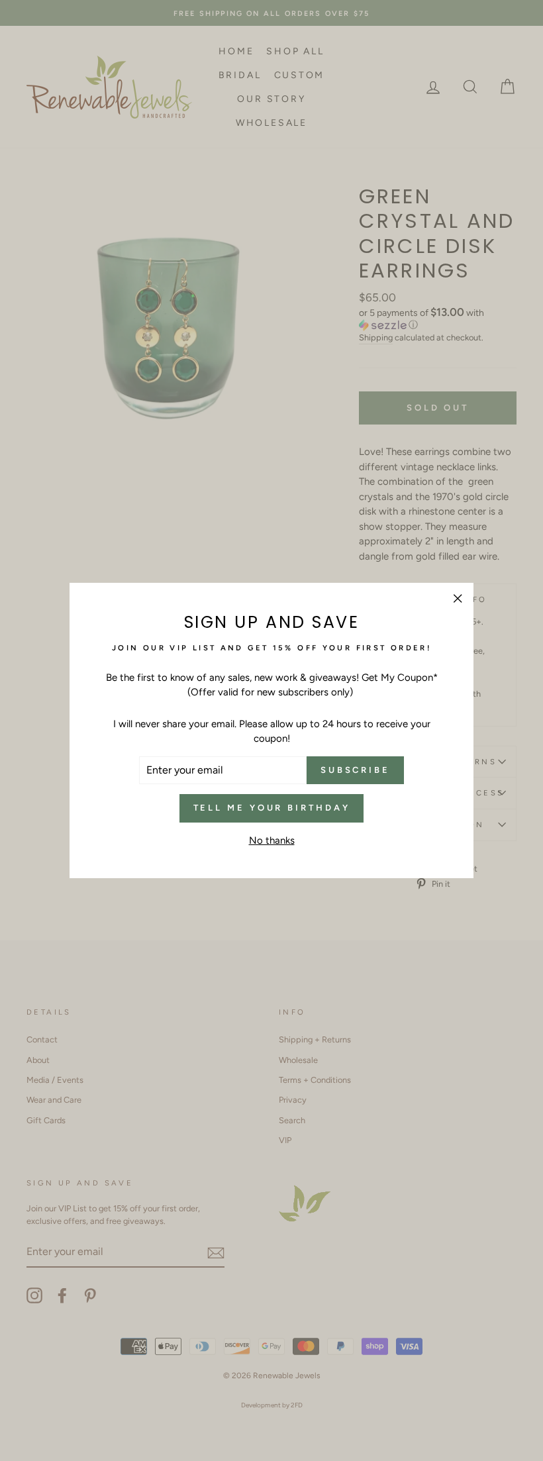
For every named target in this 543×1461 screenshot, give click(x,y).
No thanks (272, 840)
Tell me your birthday (271, 808)
